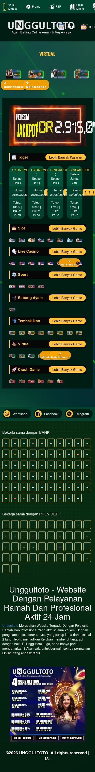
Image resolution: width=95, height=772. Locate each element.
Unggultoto (10, 625)
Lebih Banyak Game (67, 228)
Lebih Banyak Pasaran (65, 157)
